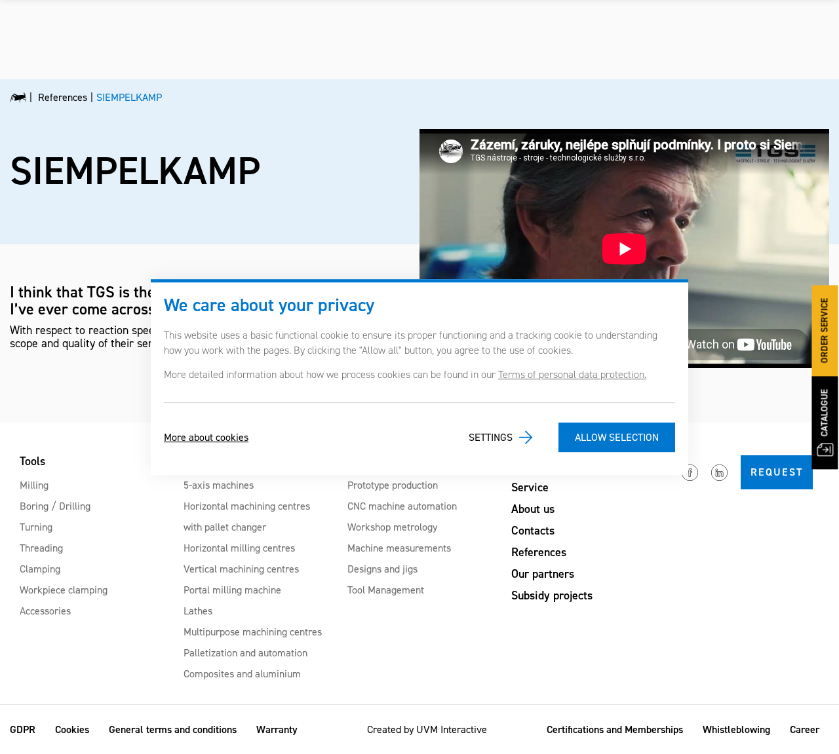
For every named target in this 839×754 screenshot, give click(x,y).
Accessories (45, 611)
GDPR (22, 729)
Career (804, 729)
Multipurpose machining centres (253, 632)
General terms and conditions (173, 729)
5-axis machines (219, 485)
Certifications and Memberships (615, 729)
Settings (491, 437)
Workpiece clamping (63, 590)
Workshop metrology (392, 527)
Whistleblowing (736, 729)
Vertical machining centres (241, 569)
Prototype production (392, 485)
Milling (34, 485)
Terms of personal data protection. (572, 374)
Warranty (277, 729)
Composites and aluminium (242, 674)
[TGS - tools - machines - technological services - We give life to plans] (18, 97)
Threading (41, 548)
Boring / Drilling (55, 506)
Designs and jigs (382, 569)
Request (777, 472)
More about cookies (206, 437)
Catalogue (825, 412)
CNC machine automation (402, 506)
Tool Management (385, 590)
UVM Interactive (451, 729)
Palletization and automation (245, 653)
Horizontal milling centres (239, 548)
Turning (36, 527)
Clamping (40, 569)
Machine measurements (399, 548)
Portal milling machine (232, 590)
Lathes (198, 611)
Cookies (72, 729)
